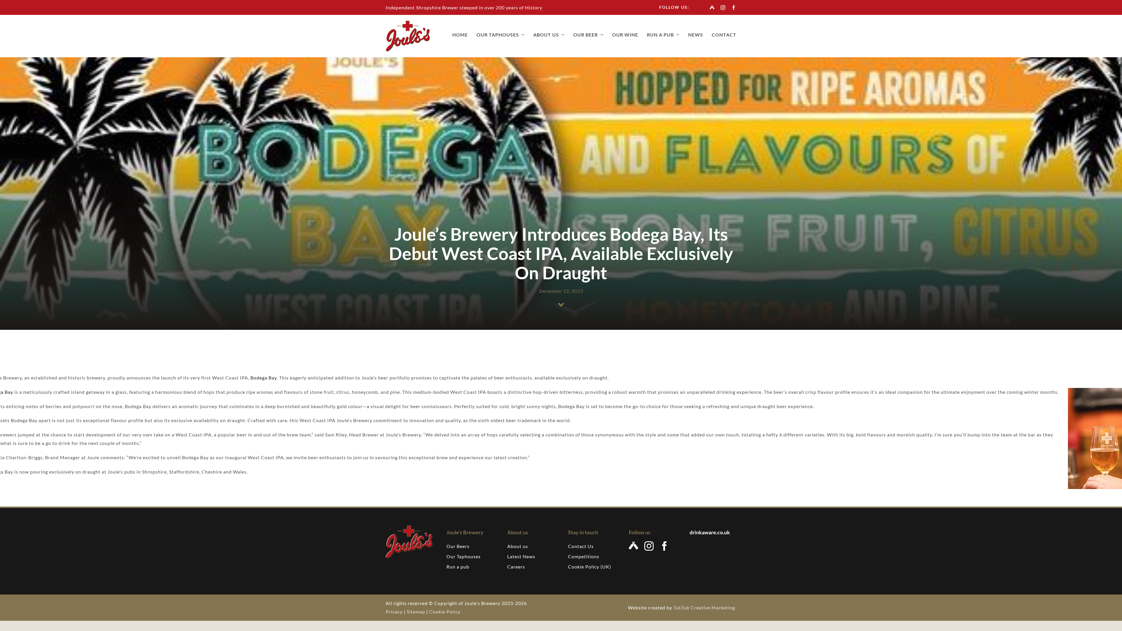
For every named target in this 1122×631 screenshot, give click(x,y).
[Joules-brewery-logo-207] (408, 23)
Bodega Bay (263, 377)
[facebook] (733, 7)
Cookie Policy (444, 611)
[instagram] (723, 7)
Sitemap (416, 611)
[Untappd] (712, 7)
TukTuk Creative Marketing (704, 607)
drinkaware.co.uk (710, 532)
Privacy (394, 611)
